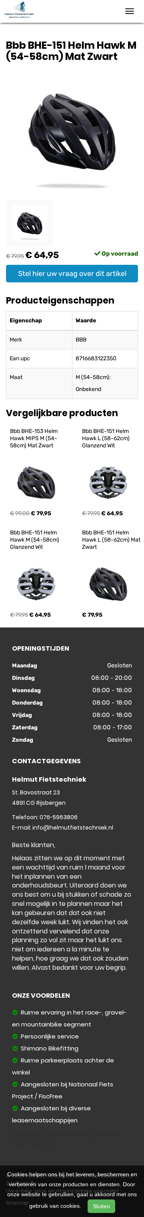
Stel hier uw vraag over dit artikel (72, 273)
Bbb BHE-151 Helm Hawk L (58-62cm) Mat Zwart (112, 539)
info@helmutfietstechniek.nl (72, 828)
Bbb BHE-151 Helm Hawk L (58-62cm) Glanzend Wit (106, 438)
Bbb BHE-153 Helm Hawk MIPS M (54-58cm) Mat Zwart (34, 438)
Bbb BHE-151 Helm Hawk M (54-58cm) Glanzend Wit (35, 539)
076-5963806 (59, 817)
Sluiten (101, 1206)
